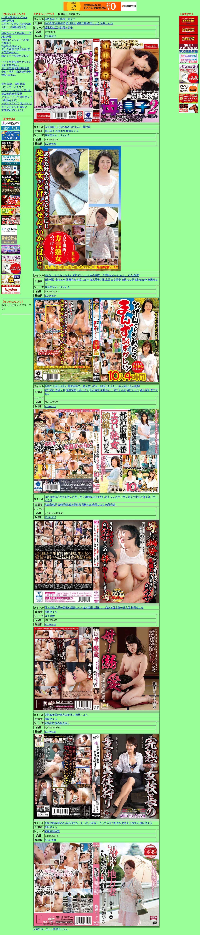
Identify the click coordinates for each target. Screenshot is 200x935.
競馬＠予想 (7, 20)
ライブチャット (10, 106)
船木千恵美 (74, 504)
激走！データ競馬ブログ (15, 55)
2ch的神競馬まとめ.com (14, 17)
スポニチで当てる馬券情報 (16, 24)
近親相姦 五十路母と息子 (59, 27)
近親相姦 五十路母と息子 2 (60, 19)
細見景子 (50, 131)
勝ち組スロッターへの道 (15, 40)
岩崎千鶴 (82, 23)
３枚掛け (6, 43)
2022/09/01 (50, 143)
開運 (19, 93)
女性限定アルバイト (12, 110)
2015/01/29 (50, 731)
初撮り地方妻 (52, 831)
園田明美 (71, 279)
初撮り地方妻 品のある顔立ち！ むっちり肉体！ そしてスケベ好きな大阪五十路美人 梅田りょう (98, 823)
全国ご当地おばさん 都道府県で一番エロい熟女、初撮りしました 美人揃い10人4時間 (92, 386)
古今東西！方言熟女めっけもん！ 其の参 (67, 126)
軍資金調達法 (8, 93)
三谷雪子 (116, 279)
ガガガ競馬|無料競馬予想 (15, 68)
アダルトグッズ (10, 103)
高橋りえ (87, 504)
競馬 (3, 84)
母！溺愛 (50, 616)
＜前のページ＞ (41, 929)
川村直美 (105, 279)
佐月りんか (106, 23)
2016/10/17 (50, 517)
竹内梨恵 (50, 23)
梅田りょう (93, 23)
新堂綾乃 (60, 23)
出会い (23, 106)
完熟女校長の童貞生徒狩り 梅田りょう (66, 714)
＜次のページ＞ (59, 929)
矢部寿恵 (110, 504)
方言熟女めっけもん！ (57, 135)
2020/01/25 (50, 406)
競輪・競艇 (13, 84)
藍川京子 (71, 23)
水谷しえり (83, 279)
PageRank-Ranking (11, 46)
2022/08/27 (50, 295)
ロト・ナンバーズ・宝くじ (16, 90)
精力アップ (26, 103)
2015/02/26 (50, 624)
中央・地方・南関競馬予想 (16, 71)
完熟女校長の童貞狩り (57, 723)
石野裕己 (50, 279)
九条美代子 (51, 504)
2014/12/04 (50, 840)
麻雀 (22, 84)
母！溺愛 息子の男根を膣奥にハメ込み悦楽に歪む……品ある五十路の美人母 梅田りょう (94, 607)
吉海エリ (60, 131)
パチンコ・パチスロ (12, 87)
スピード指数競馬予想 (13, 27)
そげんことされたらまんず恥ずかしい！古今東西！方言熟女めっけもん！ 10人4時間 (92, 275)
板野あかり (141, 279)
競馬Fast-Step (8, 75)
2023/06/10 (50, 36)
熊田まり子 (128, 279)
